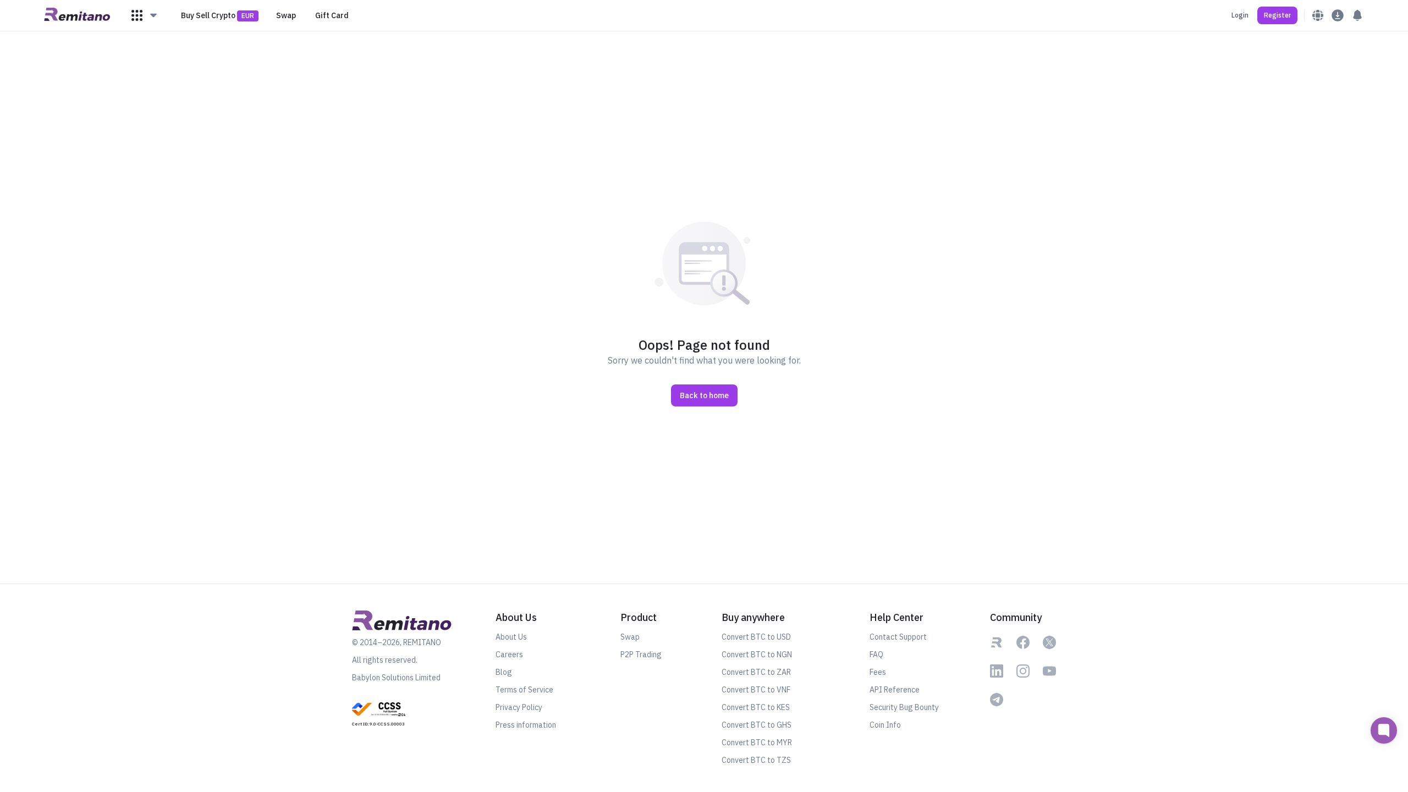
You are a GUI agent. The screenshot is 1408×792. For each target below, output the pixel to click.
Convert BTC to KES (756, 707)
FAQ (876, 654)
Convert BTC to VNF (756, 690)
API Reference (895, 690)
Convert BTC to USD (756, 637)
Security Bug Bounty (904, 707)
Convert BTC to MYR (757, 742)
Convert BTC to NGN (757, 654)
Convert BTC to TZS (756, 760)
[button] (144, 15)
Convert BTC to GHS (756, 725)
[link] (378, 713)
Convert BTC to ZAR (756, 672)
